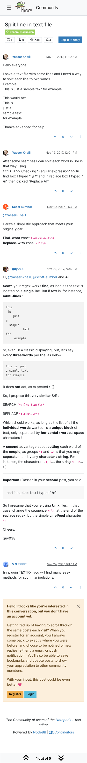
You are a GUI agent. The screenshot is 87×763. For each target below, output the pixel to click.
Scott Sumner (22, 207)
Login (30, 694)
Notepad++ (65, 720)
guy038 (17, 269)
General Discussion (21, 32)
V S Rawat (19, 564)
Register (15, 694)
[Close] (78, 606)
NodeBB (39, 732)
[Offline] (7, 56)
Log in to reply (70, 40)
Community (47, 7)
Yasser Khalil (21, 57)
